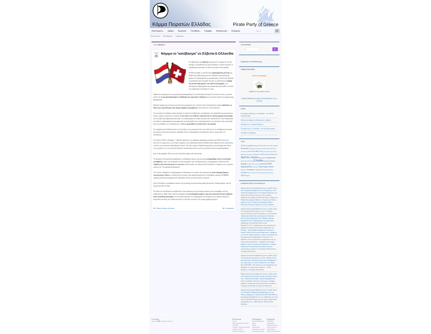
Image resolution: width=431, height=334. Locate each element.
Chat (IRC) (235, 325)
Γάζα (261, 154)
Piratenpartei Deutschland (262, 148)
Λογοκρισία (263, 164)
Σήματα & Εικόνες (272, 325)
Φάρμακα (247, 175)
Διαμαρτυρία (271, 158)
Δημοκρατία (262, 158)
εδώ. (194, 105)
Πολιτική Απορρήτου (238, 331)
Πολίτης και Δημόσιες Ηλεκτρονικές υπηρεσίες (256, 120)
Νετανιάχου (255, 167)
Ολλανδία (171, 208)
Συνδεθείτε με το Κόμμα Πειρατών (252, 124)
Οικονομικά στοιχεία (263, 91)
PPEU (257, 151)
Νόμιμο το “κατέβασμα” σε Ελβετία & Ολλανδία (197, 53)
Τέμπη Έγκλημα (252, 172)
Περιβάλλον (251, 170)
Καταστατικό (256, 327)
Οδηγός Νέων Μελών (273, 331)
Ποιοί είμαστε (157, 31)
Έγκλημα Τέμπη (266, 151)
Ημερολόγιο (270, 323)
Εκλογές (250, 161)
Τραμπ (271, 172)
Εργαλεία (182, 31)
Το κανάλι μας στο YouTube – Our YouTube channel (258, 128)
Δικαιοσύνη (244, 161)
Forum (234, 321)
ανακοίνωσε (224, 140)
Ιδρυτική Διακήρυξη (258, 321)
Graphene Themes (167, 321)
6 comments (229, 208)
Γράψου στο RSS (237, 329)
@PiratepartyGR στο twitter (240, 323)
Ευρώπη (272, 161)
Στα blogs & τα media (258, 329)
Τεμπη (268, 172)
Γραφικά (208, 31)
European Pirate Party (259, 145)
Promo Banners (272, 327)
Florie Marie (270, 145)
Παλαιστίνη (244, 169)
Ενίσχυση (236, 31)
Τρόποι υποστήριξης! (259, 76)
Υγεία (243, 175)
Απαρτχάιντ (256, 154)
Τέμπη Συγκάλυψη (261, 172)
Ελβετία (164, 208)
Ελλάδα (258, 160)
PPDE (253, 151)
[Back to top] (426, 329)
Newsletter (244, 148)
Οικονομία (263, 166)
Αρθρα (171, 31)
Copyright (249, 145)
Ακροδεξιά (273, 151)
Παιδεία (271, 167)
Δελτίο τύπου (249, 157)
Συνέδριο (244, 172)
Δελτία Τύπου (271, 329)
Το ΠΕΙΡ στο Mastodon (248, 133)
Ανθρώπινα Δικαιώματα (247, 154)
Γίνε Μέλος (195, 31)
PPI (261, 151)
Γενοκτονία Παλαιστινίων (271, 154)
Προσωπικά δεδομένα (261, 170)
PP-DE (249, 151)
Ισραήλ (244, 164)
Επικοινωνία (221, 31)
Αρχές (254, 323)
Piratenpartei (252, 148)
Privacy (158, 208)
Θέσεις (254, 325)
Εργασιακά (266, 161)
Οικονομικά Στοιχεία (258, 331)
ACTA (243, 145)
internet (276, 145)
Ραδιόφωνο (270, 169)
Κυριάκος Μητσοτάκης (253, 164)
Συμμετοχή (180, 36)
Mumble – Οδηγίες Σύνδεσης (241, 327)
